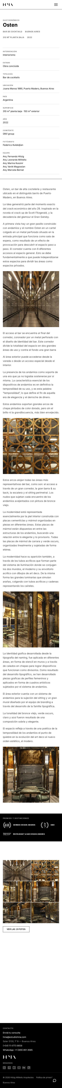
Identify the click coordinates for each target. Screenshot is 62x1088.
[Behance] (23, 1067)
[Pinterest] (28, 1067)
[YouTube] (19, 1067)
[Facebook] (14, 1067)
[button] (31, 299)
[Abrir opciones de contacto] (54, 1081)
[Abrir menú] (56, 4)
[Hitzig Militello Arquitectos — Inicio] (8, 4)
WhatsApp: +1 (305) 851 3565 (18, 1050)
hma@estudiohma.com (14, 1037)
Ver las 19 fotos (16, 929)
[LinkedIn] (9, 1067)
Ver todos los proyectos (21, 1007)
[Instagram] (4, 1067)
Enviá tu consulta (11, 1032)
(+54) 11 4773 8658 (12, 1045)
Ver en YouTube (15, 965)
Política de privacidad (45, 1077)
